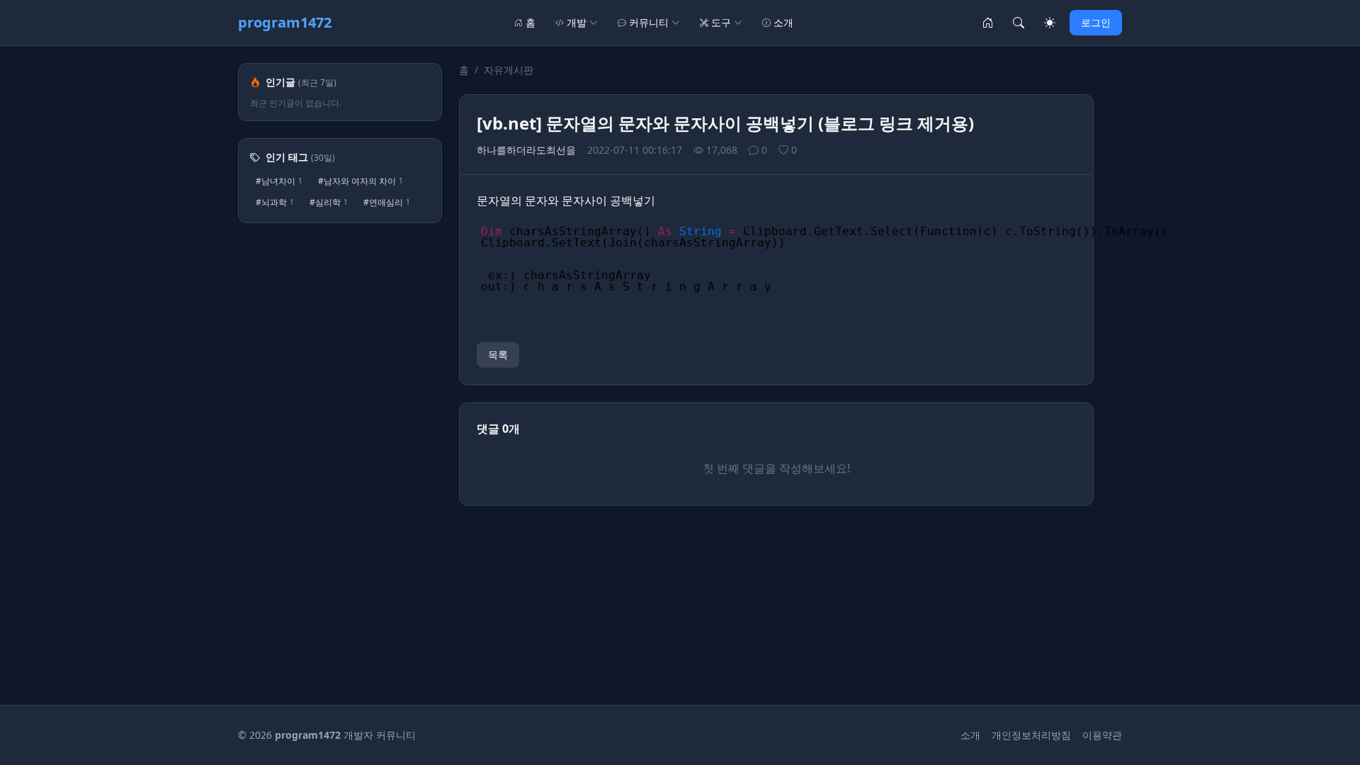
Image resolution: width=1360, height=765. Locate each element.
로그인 (1096, 22)
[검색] (1018, 22)
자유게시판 (508, 69)
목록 (498, 354)
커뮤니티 (649, 22)
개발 (576, 22)
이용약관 (1102, 735)
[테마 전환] (1049, 22)
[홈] (987, 22)
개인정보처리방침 (1031, 735)
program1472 (285, 22)
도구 (721, 22)
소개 (783, 22)
